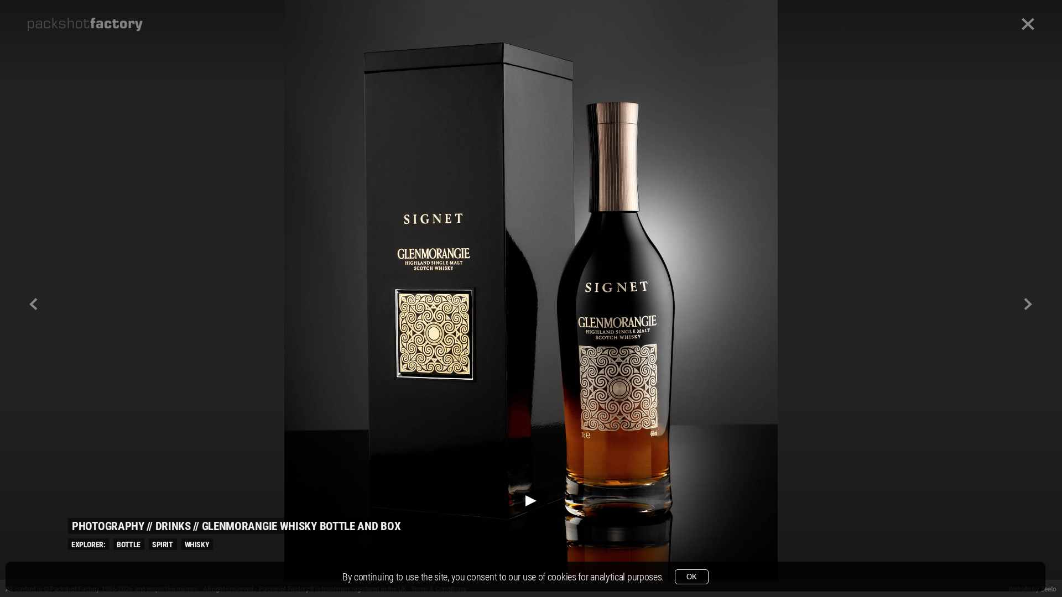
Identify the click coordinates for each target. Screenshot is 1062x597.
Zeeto (1048, 589)
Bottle (128, 544)
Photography (108, 526)
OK (691, 577)
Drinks (173, 526)
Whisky (197, 544)
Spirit (162, 544)
